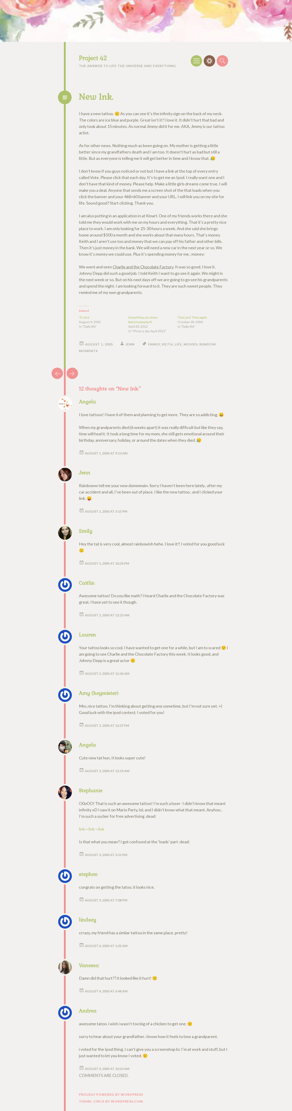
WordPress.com (127, 1101)
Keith (167, 344)
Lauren (87, 634)
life (178, 344)
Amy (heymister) (99, 693)
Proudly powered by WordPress (111, 1094)
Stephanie (90, 790)
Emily (85, 531)
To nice (84, 317)
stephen (88, 874)
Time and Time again (192, 317)
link (82, 828)
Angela (87, 401)
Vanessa (89, 965)
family (154, 344)
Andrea (88, 1010)
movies (191, 344)
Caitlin (87, 583)
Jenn (130, 344)
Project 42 (93, 58)
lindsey (87, 919)
